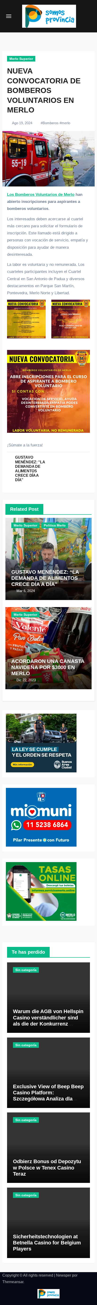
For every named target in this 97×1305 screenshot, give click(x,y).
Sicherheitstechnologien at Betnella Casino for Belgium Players (47, 1243)
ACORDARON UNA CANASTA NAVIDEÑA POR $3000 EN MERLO (47, 667)
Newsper (63, 1275)
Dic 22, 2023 (26, 680)
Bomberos (51, 123)
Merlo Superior (21, 59)
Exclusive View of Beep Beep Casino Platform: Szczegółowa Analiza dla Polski (48, 1096)
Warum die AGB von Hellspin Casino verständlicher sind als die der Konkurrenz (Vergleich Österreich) (48, 1020)
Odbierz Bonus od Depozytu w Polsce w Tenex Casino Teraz (47, 1167)
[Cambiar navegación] (9, 16)
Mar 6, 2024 (25, 591)
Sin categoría (25, 970)
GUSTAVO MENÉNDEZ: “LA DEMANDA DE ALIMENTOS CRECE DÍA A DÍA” (45, 578)
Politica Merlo (55, 525)
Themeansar (12, 1282)
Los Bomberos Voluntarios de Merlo (40, 194)
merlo (65, 123)
